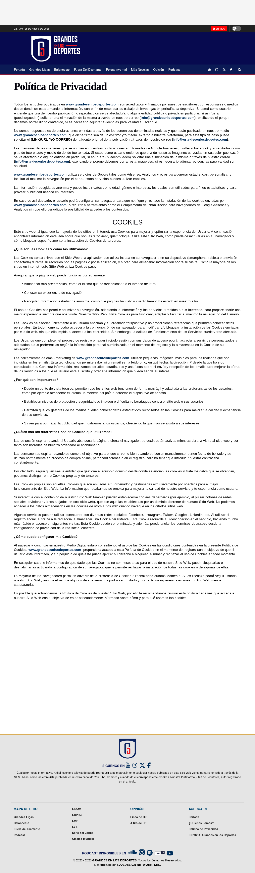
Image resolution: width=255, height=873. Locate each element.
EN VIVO (220, 28)
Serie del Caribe (82, 833)
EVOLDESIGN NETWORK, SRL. (139, 864)
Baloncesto (62, 69)
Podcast (174, 69)
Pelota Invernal (116, 69)
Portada (19, 69)
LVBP (75, 827)
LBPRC (77, 815)
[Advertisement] (163, 48)
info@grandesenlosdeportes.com (167, 118)
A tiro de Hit (138, 823)
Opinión (158, 69)
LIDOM (76, 809)
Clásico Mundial (83, 839)
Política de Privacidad (203, 829)
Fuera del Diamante (88, 69)
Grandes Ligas (39, 69)
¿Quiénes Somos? (201, 823)
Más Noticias (140, 69)
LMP (75, 821)
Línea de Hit (138, 817)
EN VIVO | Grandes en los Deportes (212, 835)
